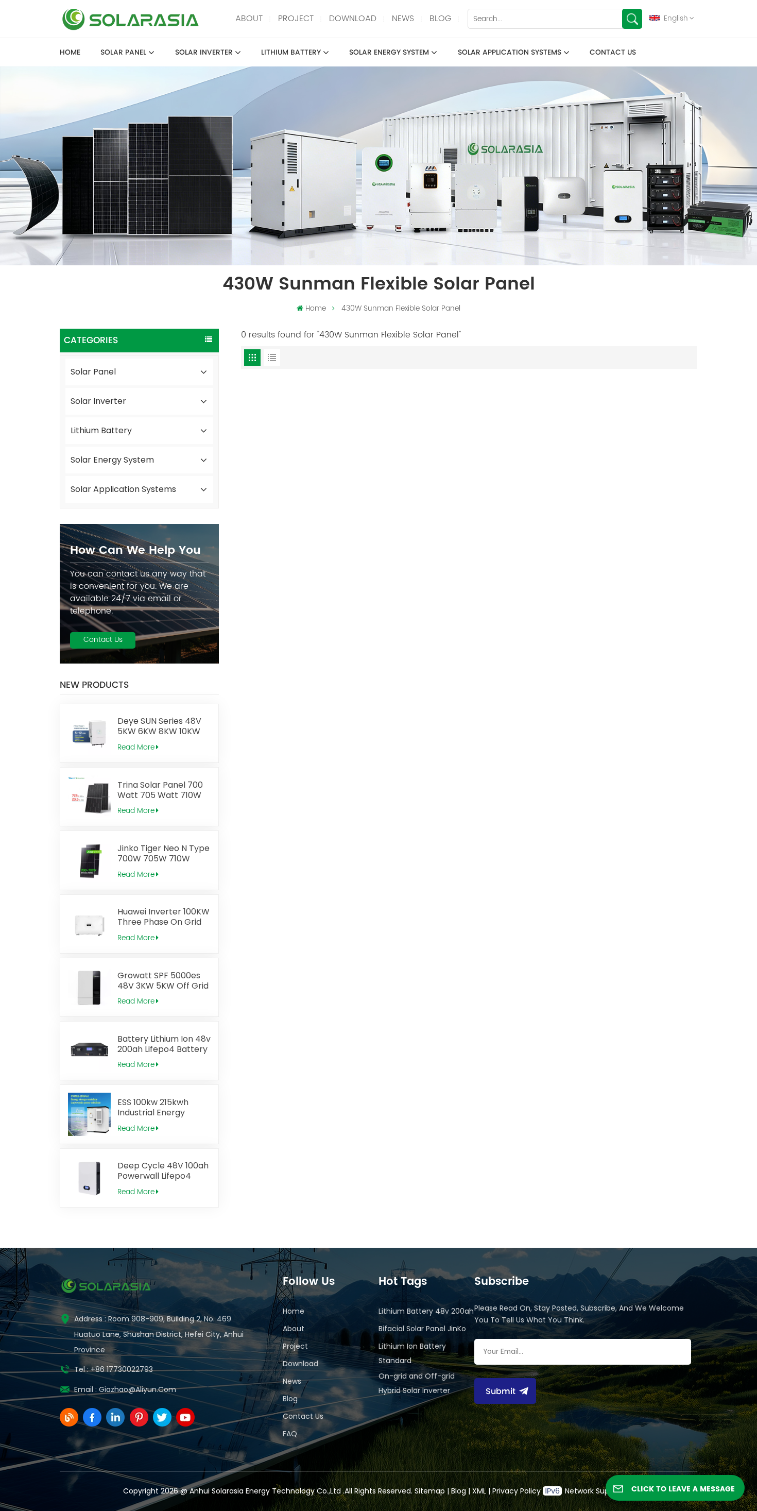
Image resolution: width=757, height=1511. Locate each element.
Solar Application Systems (509, 52)
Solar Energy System (389, 52)
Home (70, 52)
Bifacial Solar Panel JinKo (422, 1328)
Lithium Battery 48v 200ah (426, 1311)
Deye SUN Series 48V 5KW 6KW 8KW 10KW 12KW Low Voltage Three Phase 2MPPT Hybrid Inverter (159, 726)
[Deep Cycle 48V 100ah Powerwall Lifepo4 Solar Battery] (89, 1178)
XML (479, 1491)
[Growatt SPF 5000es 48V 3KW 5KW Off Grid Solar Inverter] (89, 987)
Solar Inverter (204, 52)
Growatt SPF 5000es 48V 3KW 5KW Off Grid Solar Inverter (163, 981)
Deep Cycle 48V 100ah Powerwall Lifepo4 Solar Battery (163, 1171)
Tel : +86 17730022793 (113, 1369)
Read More (135, 747)
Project (296, 18)
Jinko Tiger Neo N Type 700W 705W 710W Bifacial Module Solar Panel (163, 853)
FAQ (290, 1434)
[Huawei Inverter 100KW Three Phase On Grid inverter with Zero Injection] (89, 924)
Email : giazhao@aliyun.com (125, 1389)
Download (352, 18)
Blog (440, 18)
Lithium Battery (291, 52)
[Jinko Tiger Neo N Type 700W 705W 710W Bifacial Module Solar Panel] (89, 860)
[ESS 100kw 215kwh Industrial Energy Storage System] (89, 1114)
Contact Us (613, 52)
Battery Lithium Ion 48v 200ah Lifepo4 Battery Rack (164, 1044)
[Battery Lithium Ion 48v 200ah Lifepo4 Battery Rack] (89, 1050)
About (249, 18)
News (403, 18)
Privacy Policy (516, 1491)
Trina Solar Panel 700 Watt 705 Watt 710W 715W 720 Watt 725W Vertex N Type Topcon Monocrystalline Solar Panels (163, 790)
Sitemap (430, 1491)
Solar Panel (123, 52)
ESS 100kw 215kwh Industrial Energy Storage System (152, 1107)
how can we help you (135, 550)
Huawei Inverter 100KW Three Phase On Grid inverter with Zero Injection (163, 917)
